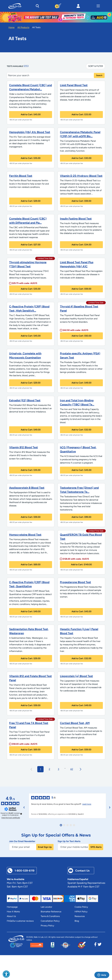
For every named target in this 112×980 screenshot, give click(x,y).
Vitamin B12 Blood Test (23, 447)
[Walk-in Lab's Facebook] (95, 945)
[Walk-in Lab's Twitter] (99, 945)
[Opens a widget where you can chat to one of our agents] (101, 975)
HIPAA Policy (81, 911)
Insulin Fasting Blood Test (76, 218)
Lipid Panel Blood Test (74, 85)
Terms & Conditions (50, 916)
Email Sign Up (45, 847)
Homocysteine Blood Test (25, 534)
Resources (80, 916)
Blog (77, 921)
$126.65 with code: (76, 559)
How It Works (13, 911)
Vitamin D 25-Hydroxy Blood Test (81, 175)
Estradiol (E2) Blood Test (24, 400)
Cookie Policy (81, 907)
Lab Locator (46, 907)
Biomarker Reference (51, 911)
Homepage (12, 907)
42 (71, 769)
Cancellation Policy (50, 921)
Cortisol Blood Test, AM (75, 723)
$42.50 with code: (75, 330)
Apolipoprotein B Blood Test (26, 487)
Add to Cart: (31, 114)
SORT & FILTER (95, 66)
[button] (6, 974)
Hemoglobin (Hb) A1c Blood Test (29, 132)
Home (11, 27)
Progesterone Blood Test (75, 582)
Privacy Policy (47, 925)
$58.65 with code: (24, 744)
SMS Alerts (95, 847)
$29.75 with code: (24, 283)
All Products (23, 27)
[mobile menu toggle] (98, 6)
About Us (11, 916)
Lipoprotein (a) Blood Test (76, 676)
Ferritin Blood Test (20, 175)
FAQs (9, 921)
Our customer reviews (23, 921)
